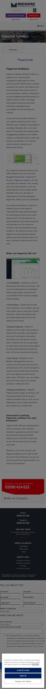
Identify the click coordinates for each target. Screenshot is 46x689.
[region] (23, 671)
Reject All (23, 676)
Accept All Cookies (23, 670)
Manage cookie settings (23, 681)
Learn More (35, 664)
